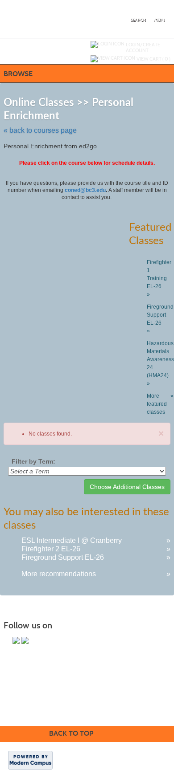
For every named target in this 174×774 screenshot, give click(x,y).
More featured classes (159, 404)
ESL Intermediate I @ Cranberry (71, 540)
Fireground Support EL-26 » (159, 319)
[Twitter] (25, 640)
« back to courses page (40, 130)
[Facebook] (16, 640)
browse (18, 73)
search (139, 21)
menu (160, 21)
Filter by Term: (33, 461)
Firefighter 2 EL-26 (50, 549)
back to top (71, 733)
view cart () (153, 59)
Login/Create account (143, 47)
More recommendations (58, 574)
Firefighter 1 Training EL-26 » (159, 278)
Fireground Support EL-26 (62, 557)
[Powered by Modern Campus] (30, 759)
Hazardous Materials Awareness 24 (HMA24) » (159, 363)
